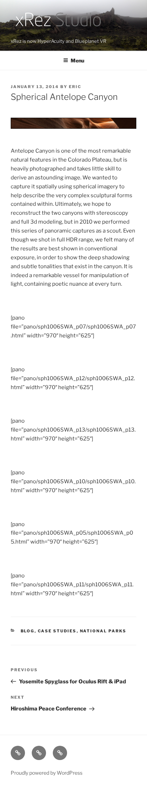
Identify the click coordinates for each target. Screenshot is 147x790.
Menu (77, 60)
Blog (28, 630)
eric (75, 86)
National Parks (103, 630)
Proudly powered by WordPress (46, 773)
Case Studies (57, 630)
